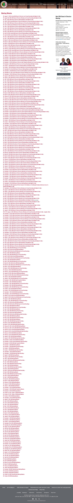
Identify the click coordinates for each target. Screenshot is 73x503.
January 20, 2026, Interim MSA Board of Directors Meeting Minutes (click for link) (21, 50)
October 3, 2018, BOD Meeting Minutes (12, 421)
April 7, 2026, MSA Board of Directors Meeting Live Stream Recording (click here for (22, 38)
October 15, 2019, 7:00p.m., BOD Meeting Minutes (14, 394)
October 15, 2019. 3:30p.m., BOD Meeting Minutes (14, 392)
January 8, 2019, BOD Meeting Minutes (12, 416)
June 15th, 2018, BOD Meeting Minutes (12, 430)
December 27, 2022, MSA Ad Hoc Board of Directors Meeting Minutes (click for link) (22, 213)
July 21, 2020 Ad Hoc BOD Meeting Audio (14, 360)
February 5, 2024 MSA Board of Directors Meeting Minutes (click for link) (20, 159)
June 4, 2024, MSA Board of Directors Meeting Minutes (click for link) (19, 139)
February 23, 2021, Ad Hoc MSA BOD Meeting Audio (16, 327)
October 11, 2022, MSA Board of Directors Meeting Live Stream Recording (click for (23, 230)
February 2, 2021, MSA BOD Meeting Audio (15, 334)
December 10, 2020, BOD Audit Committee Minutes (14, 343)
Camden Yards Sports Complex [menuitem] (32, 4)
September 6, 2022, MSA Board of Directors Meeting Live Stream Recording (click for (23, 234)
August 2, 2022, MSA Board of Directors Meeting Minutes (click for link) (20, 235)
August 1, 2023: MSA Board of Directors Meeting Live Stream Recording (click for (22, 191)
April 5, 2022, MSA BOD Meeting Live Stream (15, 261)
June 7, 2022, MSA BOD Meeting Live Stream (15, 247)
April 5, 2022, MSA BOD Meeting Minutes (12, 259)
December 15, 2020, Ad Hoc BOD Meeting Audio (16, 341)
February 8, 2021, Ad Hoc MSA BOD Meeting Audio (16, 331)
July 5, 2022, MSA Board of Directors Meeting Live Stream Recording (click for (22, 244)
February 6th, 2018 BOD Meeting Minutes (12, 438)
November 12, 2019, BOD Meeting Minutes (13, 391)
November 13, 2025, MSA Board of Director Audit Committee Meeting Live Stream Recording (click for (26, 62)
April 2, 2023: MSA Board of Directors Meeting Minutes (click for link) (19, 200)
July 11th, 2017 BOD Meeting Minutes (12, 454)
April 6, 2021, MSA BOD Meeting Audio (14, 321)
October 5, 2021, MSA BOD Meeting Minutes (13, 288)
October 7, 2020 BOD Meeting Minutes (12, 348)
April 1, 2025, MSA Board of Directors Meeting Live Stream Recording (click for (22, 91)
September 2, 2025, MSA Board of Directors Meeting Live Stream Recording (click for (23, 74)
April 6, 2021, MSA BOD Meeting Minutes (12, 319)
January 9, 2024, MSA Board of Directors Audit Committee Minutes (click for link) (21, 162)
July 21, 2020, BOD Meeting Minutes (11, 358)
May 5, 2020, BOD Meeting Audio (13, 373)
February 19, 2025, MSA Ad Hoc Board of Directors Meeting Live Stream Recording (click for (24, 99)
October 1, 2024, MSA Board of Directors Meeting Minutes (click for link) (20, 120)
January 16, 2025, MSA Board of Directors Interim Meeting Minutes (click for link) (21, 103)
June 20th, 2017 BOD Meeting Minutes (12, 455)
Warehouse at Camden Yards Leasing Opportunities (61, 487)
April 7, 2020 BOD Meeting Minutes (11, 377)
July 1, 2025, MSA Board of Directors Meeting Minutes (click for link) (19, 79)
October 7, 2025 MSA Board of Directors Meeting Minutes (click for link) (20, 65)
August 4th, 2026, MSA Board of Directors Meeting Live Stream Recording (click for (23, 18)
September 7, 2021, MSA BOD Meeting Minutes (14, 292)
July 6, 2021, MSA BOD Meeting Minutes (12, 305)
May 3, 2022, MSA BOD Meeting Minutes (12, 253)
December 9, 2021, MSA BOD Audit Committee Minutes (15, 280)
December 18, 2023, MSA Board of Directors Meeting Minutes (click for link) (20, 169)
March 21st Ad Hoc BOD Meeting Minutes (12, 462)
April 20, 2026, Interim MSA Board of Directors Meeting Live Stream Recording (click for (24, 35)
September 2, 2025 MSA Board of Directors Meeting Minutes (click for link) (20, 70)
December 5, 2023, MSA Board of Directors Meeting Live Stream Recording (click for (23, 174)
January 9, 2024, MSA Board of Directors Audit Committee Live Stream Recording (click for (24, 164)
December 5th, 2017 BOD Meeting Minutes (13, 442)
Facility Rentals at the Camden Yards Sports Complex (40, 487)
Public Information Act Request (22, 487)
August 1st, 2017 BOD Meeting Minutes (12, 452)
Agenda (45, 212)
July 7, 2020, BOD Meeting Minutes (11, 362)
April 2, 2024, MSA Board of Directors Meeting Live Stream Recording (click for (22, 151)
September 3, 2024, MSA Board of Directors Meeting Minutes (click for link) (20, 123)
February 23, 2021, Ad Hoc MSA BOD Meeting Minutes (15, 326)
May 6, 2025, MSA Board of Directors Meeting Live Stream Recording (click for (22, 87)
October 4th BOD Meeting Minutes (11, 476)
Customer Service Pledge (33, 489)
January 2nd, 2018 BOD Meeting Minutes (12, 440)
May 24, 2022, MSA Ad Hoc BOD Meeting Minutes (14, 249)
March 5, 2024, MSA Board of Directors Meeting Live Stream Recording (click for (22, 157)
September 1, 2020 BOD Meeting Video (14, 353)
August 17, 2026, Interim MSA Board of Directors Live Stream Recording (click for (22, 16)
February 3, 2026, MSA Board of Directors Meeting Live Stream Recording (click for (23, 48)
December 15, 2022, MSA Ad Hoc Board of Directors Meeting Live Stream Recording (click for (25, 218)
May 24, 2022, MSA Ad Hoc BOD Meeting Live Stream (17, 251)
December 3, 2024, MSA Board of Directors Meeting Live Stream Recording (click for (23, 115)
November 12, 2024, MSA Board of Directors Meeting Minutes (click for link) (20, 116)
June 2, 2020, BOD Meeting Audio (13, 367)
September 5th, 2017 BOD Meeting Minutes (13, 448)
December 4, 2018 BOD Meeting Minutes (12, 418)
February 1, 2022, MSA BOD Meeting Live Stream (16, 271)
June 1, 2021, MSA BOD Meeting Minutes (12, 309)
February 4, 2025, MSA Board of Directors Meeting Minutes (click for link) (20, 98)
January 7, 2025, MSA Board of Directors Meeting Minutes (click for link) (20, 106)
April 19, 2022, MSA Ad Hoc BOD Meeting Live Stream (17, 258)
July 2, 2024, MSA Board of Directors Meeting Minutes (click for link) (19, 132)
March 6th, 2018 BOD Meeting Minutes (12, 437)
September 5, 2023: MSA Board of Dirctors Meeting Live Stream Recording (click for (23, 188)
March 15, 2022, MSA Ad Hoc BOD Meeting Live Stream (17, 264)
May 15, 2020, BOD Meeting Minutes (12, 368)
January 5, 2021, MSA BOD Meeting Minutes (13, 336)
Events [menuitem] (65, 4)
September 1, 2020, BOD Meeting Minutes (13, 351)
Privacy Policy (42, 489)
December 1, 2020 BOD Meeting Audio (14, 346)
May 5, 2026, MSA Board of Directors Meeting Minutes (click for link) (19, 30)
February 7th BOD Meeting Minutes (11, 465)
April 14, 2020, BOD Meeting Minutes (12, 375)
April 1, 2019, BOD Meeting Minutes (11, 411)
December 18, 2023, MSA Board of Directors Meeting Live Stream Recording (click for (23, 171)
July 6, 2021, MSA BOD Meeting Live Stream (15, 307)
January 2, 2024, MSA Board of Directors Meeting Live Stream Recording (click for (22, 168)
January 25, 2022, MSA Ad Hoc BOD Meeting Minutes (15, 273)
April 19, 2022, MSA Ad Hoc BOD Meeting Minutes (14, 256)
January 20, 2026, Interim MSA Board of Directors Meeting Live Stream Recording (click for (24, 52)
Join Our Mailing (10, 487)
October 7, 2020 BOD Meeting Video (14, 350)
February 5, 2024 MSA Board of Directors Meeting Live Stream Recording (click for (23, 161)
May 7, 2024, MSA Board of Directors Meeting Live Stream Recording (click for (22, 147)
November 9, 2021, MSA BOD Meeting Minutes (13, 285)
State (46, 492)
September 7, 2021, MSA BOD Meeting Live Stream (16, 293)
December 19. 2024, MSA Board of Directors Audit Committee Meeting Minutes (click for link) (24, 110)
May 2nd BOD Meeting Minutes (10, 459)
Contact (3, 487)
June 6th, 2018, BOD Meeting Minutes (12, 431)
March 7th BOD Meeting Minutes (11, 464)
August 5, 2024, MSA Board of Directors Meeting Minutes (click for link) (20, 127)
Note (49, 212)
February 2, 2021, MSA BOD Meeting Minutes (13, 333)
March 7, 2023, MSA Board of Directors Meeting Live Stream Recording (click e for (22, 205)
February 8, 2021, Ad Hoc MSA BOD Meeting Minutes (15, 329)
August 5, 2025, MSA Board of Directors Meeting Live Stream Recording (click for (22, 77)
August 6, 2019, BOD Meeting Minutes (12, 399)
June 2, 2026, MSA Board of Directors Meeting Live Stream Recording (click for (22, 28)
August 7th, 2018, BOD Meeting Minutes (12, 426)
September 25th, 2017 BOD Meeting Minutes (13, 447)
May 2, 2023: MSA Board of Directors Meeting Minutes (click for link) (19, 196)
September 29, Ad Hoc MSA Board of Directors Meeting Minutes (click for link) (21, 69)
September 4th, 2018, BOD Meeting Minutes (13, 425)
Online (31, 492)
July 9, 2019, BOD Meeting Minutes (11, 401)
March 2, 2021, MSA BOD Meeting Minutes (13, 322)
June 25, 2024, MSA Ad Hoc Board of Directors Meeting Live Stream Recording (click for (24, 137)
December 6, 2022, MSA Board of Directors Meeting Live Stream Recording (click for (23, 224)
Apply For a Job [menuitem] (60, 4)
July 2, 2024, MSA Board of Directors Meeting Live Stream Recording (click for (22, 133)
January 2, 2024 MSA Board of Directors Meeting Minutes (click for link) (20, 166)
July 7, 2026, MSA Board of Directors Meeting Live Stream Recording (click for (22, 23)
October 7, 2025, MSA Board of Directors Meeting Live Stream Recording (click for (23, 67)
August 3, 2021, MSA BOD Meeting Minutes (13, 299)
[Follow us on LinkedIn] (36, 499)
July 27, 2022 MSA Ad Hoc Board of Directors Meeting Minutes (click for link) (20, 130)
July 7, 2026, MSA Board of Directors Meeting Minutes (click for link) (19, 19)
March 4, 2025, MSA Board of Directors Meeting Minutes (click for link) (19, 93)
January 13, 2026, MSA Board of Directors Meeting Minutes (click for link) (20, 53)
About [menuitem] (9, 4)
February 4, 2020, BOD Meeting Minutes (12, 382)
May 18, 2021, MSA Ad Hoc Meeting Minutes (13, 312)
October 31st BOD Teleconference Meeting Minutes (14, 474)
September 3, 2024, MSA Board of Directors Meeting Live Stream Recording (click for (23, 125)
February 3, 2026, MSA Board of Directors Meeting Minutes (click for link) (20, 47)
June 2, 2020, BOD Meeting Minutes (11, 365)
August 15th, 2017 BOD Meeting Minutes (12, 450)
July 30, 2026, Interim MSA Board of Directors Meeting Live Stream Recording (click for (23, 21)
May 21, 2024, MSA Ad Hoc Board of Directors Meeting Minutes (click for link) (21, 142)
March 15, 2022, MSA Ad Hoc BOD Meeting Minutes (14, 263)
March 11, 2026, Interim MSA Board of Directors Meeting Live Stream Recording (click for (24, 41)
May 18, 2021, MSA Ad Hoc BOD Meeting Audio (15, 314)
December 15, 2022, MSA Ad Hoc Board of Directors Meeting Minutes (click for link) (22, 217)
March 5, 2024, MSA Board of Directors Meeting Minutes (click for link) (19, 156)
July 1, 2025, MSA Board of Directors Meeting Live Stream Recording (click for (22, 81)
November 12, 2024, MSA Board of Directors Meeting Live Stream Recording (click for (23, 118)
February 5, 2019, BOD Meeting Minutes (12, 414)
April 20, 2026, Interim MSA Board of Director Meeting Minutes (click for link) (21, 33)
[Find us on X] (39, 499)
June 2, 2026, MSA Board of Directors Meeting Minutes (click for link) (19, 26)
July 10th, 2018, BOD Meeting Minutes (12, 428)
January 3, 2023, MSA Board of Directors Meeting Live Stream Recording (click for (25, 212)
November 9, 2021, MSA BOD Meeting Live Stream (16, 287)
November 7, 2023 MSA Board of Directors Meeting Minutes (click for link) (20, 176)
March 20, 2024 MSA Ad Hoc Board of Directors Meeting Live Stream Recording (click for (24, 154)
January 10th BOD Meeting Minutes (11, 467)
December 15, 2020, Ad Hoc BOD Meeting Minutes (14, 339)
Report (53, 492)
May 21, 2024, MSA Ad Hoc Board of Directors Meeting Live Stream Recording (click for (23, 144)
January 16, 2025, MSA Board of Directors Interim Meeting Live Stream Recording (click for (24, 105)
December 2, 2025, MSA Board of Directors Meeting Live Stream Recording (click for (23, 59)
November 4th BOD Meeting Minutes (11, 472)
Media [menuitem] (41, 4)
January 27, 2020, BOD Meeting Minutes (12, 384)
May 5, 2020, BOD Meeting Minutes (11, 372)
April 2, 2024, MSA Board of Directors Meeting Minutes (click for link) (19, 149)
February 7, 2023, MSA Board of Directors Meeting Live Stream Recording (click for (23, 208)
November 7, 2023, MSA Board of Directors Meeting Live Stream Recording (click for (23, 178)
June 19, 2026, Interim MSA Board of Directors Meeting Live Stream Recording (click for (24, 24)
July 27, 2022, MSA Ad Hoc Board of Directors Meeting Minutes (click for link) (21, 239)
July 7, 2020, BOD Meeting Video (13, 363)
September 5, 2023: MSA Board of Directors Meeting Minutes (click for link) (20, 183)
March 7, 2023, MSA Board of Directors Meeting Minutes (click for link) (19, 203)
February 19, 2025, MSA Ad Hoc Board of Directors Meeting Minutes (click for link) (21, 96)
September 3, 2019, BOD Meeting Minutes (13, 397)
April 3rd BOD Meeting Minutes (10, 460)
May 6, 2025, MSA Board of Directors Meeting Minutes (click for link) (19, 86)
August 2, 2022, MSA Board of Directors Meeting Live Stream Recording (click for (22, 237)
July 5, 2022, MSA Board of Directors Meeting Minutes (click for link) (19, 242)
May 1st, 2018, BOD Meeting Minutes (12, 433)
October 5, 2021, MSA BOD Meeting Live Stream (16, 290)
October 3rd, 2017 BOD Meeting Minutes (12, 445)
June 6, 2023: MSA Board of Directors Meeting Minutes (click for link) (19, 193)
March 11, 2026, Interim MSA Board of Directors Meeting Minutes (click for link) (21, 40)
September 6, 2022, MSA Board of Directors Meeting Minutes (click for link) (20, 232)
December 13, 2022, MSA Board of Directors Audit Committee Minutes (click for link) (22, 220)
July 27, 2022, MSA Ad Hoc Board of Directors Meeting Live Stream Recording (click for (23, 241)
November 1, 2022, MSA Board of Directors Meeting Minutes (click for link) (20, 225)
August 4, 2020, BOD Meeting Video (13, 356)
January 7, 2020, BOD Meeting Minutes (12, 385)
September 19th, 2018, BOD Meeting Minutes (13, 423)
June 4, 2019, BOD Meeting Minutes (11, 404)
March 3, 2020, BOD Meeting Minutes (12, 380)
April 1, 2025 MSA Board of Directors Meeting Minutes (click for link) (19, 89)
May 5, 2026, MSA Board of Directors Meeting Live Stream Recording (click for (22, 31)
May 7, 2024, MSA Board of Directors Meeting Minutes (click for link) (19, 145)
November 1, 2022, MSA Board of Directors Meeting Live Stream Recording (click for (23, 227)
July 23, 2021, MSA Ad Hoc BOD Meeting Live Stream (17, 304)
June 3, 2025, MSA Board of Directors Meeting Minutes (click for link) (19, 82)
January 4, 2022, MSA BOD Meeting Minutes (13, 276)
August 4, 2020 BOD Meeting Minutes (12, 355)
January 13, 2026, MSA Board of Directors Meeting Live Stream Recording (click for (23, 55)
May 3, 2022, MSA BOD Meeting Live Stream (15, 254)
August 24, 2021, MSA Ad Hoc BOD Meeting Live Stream (17, 297)
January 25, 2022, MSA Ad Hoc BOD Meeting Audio (16, 275)
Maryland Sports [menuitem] (48, 4)
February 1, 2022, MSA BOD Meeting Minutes (13, 270)
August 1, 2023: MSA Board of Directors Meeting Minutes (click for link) (19, 189)
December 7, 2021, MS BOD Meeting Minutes (13, 281)
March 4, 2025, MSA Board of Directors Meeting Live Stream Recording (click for (22, 94)
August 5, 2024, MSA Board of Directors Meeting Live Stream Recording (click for (22, 128)
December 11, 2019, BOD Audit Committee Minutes (14, 389)
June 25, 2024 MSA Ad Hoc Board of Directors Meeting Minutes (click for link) (21, 135)
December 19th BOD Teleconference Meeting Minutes (15, 469)
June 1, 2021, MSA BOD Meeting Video (14, 310)
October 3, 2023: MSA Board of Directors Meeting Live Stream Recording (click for (23, 181)
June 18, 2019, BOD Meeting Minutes (12, 402)
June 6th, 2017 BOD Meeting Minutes (12, 457)
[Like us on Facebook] (33, 499)
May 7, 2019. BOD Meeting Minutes (11, 406)
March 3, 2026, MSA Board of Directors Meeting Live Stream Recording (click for (22, 45)
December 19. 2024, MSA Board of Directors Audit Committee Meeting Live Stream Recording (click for (27, 111)
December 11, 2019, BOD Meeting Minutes (13, 387)
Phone (39, 492)
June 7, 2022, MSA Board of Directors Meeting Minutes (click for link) (19, 246)
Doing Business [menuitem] (15, 4)
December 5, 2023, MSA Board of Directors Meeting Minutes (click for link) (20, 173)
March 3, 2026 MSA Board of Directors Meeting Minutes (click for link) (19, 43)
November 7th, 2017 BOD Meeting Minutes (13, 443)
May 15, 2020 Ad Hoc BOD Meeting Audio (14, 370)
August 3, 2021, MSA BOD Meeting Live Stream (16, 300)
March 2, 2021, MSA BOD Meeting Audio (14, 324)
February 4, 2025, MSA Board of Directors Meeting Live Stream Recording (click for (23, 101)
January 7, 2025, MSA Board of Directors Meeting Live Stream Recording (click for (22, 108)
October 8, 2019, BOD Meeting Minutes (12, 396)
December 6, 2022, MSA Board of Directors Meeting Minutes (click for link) (20, 222)
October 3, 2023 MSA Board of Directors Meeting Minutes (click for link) (20, 179)
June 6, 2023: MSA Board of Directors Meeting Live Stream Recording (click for (22, 195)
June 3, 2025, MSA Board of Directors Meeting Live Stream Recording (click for (22, 84)
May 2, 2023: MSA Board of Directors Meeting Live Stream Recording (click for (22, 198)
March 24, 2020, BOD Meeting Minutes (12, 379)
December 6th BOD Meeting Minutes (12, 471)
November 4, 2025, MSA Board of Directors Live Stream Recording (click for (21, 64)
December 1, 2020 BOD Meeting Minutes (12, 345)
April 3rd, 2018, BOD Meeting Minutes (12, 435)
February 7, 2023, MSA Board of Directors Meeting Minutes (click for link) (20, 207)
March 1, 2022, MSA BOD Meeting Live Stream (15, 268)
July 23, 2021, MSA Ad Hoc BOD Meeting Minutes (14, 302)
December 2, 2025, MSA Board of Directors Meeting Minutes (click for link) (20, 57)
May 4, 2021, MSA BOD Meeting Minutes (12, 316)
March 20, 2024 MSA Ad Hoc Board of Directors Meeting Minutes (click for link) (21, 152)
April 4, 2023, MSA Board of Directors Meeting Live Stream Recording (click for (22, 201)
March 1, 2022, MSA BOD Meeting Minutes (13, 266)
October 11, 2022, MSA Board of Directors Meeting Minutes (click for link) (20, 229)
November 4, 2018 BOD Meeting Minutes (12, 419)
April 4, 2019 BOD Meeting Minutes (11, 409)
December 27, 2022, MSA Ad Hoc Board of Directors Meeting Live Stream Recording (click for (25, 215)
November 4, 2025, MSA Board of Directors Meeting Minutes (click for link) (20, 60)
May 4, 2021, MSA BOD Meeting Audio (14, 317)
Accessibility (19, 492)
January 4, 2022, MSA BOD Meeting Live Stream (16, 278)
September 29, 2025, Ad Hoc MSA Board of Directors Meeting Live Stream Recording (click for (25, 72)
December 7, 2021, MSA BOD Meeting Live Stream (16, 283)
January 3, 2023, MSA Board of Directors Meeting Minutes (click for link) (20, 210)
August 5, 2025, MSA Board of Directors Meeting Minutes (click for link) (20, 76)
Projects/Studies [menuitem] (22, 4)
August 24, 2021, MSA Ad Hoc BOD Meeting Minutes (15, 295)
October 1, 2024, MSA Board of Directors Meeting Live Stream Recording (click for (23, 122)
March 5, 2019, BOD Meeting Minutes (12, 413)
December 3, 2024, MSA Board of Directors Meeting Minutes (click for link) (20, 113)
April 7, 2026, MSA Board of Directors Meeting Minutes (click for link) (19, 36)
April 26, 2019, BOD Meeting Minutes (12, 408)
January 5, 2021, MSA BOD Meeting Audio (14, 338)
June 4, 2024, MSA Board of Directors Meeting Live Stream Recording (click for (22, 140)
